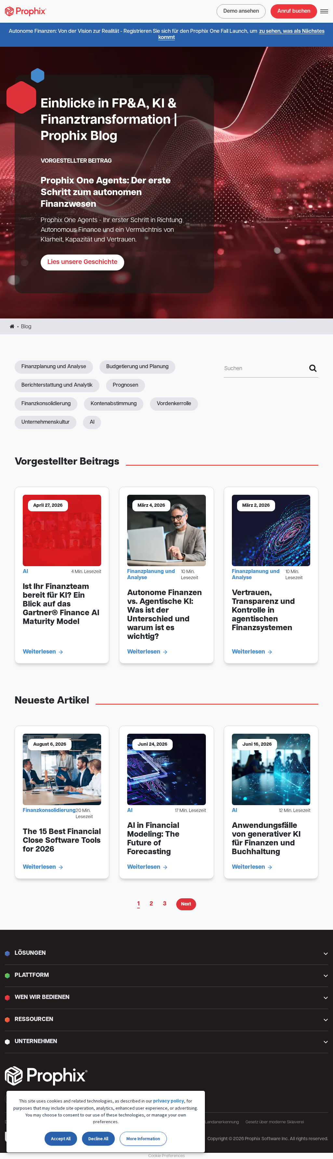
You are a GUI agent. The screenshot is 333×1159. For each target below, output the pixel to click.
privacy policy (168, 1101)
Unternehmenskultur (45, 422)
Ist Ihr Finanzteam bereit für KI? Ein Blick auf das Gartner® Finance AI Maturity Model (61, 604)
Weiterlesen (39, 652)
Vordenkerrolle (174, 403)
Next (186, 904)
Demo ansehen (241, 11)
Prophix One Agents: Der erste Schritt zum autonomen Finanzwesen (106, 193)
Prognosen (125, 385)
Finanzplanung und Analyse (53, 366)
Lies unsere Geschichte (82, 262)
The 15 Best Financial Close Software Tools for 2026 (62, 841)
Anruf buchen (293, 11)
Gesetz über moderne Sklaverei (275, 1122)
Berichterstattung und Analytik (57, 385)
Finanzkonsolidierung (46, 403)
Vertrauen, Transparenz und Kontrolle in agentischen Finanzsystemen (263, 610)
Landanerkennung (222, 1122)
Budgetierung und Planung (137, 366)
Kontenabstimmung (114, 403)
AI (92, 422)
